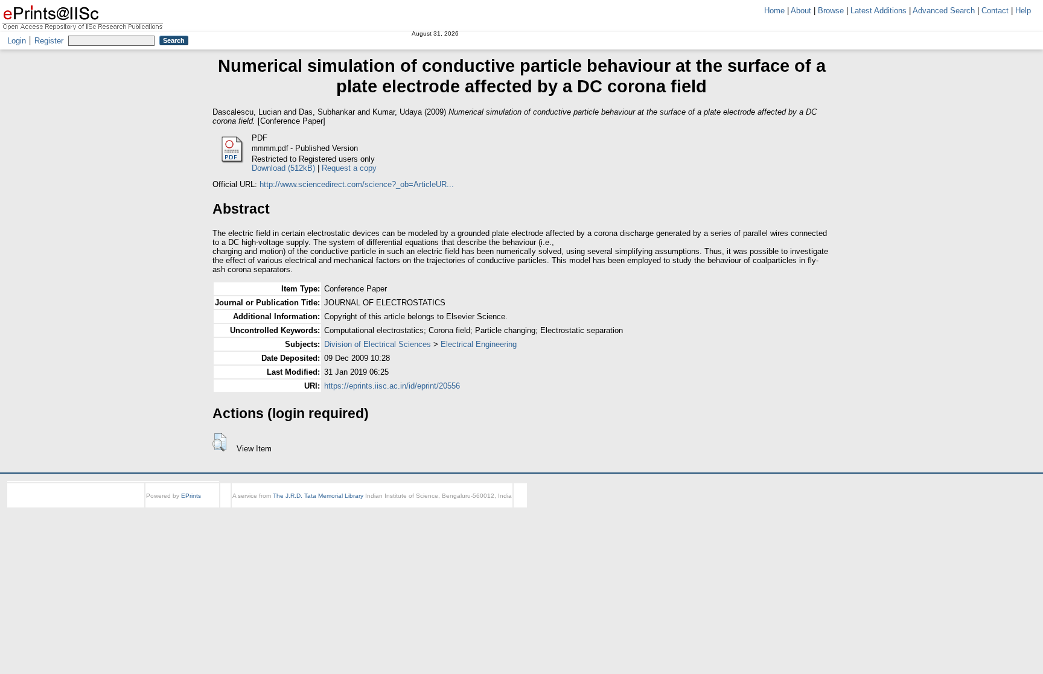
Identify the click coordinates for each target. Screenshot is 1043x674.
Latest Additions (878, 10)
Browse (831, 10)
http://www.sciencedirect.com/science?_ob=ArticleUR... (357, 184)
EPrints (191, 495)
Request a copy (349, 168)
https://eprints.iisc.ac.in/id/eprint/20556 (392, 385)
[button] (219, 442)
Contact (995, 10)
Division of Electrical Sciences (377, 344)
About (801, 10)
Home (774, 10)
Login (16, 40)
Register (48, 40)
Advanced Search (944, 10)
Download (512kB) (283, 168)
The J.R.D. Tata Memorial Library (318, 495)
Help (1023, 10)
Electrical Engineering (479, 344)
